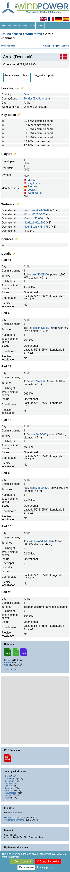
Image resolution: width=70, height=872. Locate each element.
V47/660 (38, 218)
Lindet (7, 786)
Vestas (32, 189)
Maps (26, 75)
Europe (7, 662)
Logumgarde (10, 793)
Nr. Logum (9, 781)
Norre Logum (10, 778)
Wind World (35, 192)
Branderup (9, 788)
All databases (10, 669)
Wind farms (33, 34)
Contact (40, 26)
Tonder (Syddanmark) (37, 98)
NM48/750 (44, 226)
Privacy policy (45, 867)
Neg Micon (34, 183)
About (32, 26)
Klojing (7, 783)
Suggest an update (44, 75)
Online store (6, 26)
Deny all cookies (49, 861)
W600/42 (44, 210)
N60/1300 (39, 222)
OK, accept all (22, 861)
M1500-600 (39, 214)
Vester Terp (9, 790)
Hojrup (7, 798)
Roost (7, 776)
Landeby (8, 795)
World (7, 665)
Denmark (29, 94)
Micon (31, 180)
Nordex (32, 186)
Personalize (26, 867)
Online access (20, 26)
